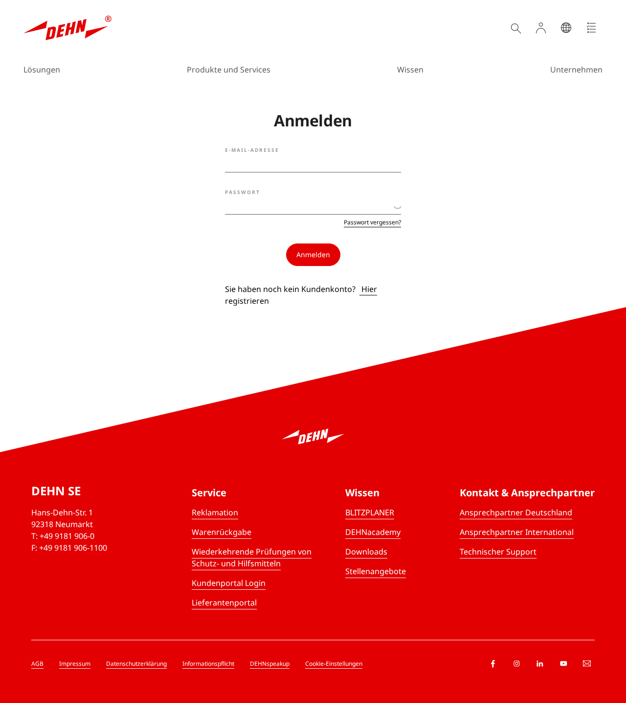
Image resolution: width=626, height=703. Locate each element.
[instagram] (516, 664)
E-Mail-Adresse (252, 149)
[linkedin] (540, 664)
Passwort (242, 192)
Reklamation (215, 512)
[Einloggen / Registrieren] (541, 28)
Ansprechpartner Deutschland (516, 512)
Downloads (366, 551)
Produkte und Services (228, 69)
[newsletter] (587, 664)
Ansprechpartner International (517, 532)
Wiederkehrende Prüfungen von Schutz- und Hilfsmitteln (252, 557)
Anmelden (313, 254)
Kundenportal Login (229, 583)
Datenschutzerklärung (136, 663)
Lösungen (41, 69)
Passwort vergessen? (372, 222)
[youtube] (563, 664)
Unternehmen (576, 69)
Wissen (410, 69)
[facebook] (493, 664)
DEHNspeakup (270, 663)
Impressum (74, 663)
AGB (37, 663)
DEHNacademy (373, 532)
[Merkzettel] (592, 28)
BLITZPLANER (369, 512)
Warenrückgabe (221, 532)
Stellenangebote (375, 571)
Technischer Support (498, 551)
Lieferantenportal (224, 602)
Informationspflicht (208, 663)
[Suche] (515, 28)
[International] (566, 28)
